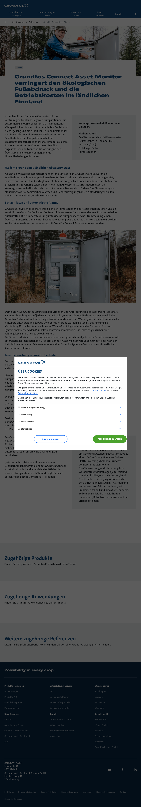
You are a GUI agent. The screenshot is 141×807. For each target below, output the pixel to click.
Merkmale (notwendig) (33, 407)
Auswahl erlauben (50, 439)
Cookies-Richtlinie (98, 390)
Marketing (26, 414)
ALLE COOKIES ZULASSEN (110, 439)
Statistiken (26, 428)
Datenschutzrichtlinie (28, 393)
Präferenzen (27, 421)
